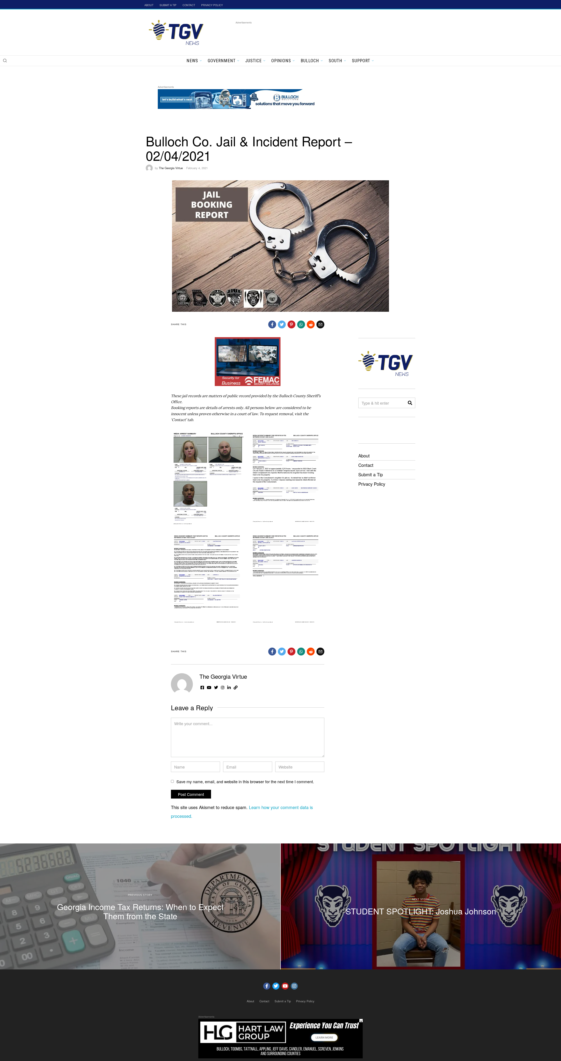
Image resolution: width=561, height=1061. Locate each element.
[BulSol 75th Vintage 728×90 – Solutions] (237, 98)
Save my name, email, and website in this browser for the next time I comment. (245, 781)
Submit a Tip (370, 474)
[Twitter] (275, 986)
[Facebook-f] (266, 986)
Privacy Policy (371, 484)
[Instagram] (294, 986)
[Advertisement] (315, 35)
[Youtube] (285, 986)
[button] (5, 60)
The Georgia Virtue (171, 168)
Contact (365, 465)
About (364, 455)
